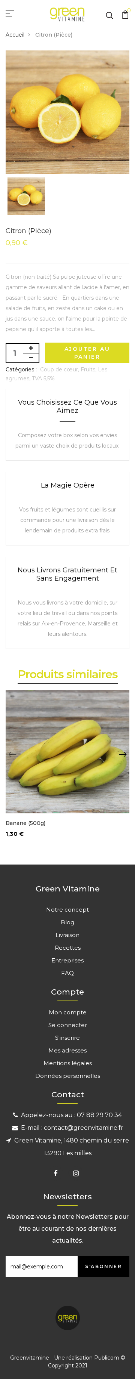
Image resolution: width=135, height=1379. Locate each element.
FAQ (67, 973)
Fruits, (89, 369)
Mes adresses (67, 1050)
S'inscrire (67, 1037)
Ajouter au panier (87, 353)
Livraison (68, 935)
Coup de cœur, (60, 369)
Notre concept (67, 909)
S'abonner (103, 1266)
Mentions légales (68, 1063)
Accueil (15, 34)
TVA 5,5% (43, 378)
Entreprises (67, 960)
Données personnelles (67, 1075)
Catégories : (21, 369)
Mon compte (68, 1012)
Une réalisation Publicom (86, 1357)
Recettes (68, 947)
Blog (67, 922)
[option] (67, 112)
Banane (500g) (25, 823)
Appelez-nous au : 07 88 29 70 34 (71, 1115)
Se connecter (67, 1025)
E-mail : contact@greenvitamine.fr (72, 1127)
